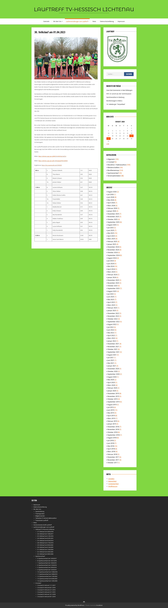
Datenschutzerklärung (107, 21)
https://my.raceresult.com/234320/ (52, 165)
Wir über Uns (57, 21)
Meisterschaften (113, 167)
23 (131, 136)
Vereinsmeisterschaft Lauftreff (42, 525)
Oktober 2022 (112, 319)
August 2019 (112, 405)
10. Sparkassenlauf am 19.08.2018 (47, 572)
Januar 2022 (112, 341)
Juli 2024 (111, 261)
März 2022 (111, 338)
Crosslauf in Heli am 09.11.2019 (46, 596)
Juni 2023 (111, 297)
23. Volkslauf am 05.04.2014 (45, 540)
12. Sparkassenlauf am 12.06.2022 (47, 576)
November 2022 (113, 316)
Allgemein (111, 159)
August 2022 (112, 324)
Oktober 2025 (112, 219)
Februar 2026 (112, 208)
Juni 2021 (111, 360)
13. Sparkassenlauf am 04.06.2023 (47, 578)
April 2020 (111, 382)
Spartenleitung (39, 511)
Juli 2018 (111, 440)
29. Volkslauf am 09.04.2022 (45, 545)
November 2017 (113, 460)
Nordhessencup (113, 170)
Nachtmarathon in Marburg (115, 97)
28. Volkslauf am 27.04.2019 (45, 543)
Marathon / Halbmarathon (117, 165)
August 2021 (112, 355)
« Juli (107, 144)
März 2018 (111, 451)
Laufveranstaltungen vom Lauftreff (77, 21)
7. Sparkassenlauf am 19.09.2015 (47, 563)
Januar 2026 (112, 211)
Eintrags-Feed (112, 481)
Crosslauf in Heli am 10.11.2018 (46, 594)
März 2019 (111, 418)
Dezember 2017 (113, 457)
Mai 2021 (111, 363)
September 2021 (113, 352)
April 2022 (111, 335)
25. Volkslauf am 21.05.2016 (45, 536)
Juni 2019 (111, 410)
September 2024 (113, 255)
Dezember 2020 (113, 369)
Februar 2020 (112, 388)
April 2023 (111, 302)
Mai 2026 (111, 200)
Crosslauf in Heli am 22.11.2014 (46, 590)
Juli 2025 (111, 228)
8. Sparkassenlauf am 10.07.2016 (47, 561)
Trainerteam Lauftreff (41, 520)
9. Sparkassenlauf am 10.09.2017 (47, 558)
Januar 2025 (112, 244)
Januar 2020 (112, 391)
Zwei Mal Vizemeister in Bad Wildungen (119, 90)
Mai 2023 (111, 299)
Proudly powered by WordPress (74, 605)
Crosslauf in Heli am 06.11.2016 (46, 587)
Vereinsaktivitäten (114, 176)
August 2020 (112, 377)
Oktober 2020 (112, 371)
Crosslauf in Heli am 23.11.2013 (46, 592)
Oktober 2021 (112, 349)
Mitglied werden (40, 516)
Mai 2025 (111, 233)
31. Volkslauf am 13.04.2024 (45, 549)
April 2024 (111, 269)
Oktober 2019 (112, 399)
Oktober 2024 (112, 252)
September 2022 (113, 322)
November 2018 (113, 429)
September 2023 (113, 288)
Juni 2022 (111, 330)
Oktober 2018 (112, 432)
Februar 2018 (112, 454)
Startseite (46, 21)
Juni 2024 (111, 264)
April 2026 (111, 203)
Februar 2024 (112, 275)
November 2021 (113, 346)
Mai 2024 (111, 266)
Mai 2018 (111, 446)
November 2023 (113, 283)
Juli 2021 (111, 357)
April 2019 (111, 416)
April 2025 (111, 236)
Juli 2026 (111, 194)
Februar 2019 (112, 421)
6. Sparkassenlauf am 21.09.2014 (47, 565)
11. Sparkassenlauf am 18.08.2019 (47, 574)
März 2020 (111, 385)
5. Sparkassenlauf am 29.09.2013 (47, 567)
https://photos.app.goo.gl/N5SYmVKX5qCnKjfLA (52, 156)
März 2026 (111, 205)
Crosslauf (111, 162)
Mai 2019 (111, 413)
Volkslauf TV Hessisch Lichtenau (44, 529)
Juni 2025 (111, 230)
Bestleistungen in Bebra (114, 101)
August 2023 (112, 291)
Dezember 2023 (113, 280)
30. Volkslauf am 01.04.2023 (45, 547)
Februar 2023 (112, 308)
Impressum (121, 21)
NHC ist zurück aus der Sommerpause (118, 94)
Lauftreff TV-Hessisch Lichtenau (84, 9)
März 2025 (111, 239)
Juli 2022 (111, 327)
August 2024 (112, 258)
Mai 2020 (111, 380)
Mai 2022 (111, 333)
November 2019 (113, 396)
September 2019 (113, 402)
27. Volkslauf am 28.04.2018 (45, 531)
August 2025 (112, 225)
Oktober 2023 (112, 286)
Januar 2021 (112, 366)
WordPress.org (112, 486)
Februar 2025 (112, 241)
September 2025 (113, 222)
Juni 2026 (111, 197)
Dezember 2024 (113, 247)
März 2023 (111, 305)
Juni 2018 (111, 443)
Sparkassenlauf (113, 173)
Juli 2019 (111, 407)
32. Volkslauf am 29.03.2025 (45, 552)
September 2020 (113, 374)
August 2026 (112, 192)
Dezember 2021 (113, 344)
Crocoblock (99, 605)
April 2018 (111, 449)
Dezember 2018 (113, 427)
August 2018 (112, 438)
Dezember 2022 (113, 313)
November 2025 (113, 216)
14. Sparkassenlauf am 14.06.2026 (47, 581)
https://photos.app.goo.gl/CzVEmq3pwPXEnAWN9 (52, 161)
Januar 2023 (112, 310)
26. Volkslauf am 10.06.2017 (45, 534)
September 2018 (113, 435)
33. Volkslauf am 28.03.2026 (45, 554)
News (94, 21)
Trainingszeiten (40, 514)
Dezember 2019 (113, 393)
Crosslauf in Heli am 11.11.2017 (46, 585)
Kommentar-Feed (113, 484)
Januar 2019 (112, 424)
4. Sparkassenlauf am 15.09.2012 (47, 570)
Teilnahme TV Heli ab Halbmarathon (46, 518)
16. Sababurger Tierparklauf (115, 104)
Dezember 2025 (113, 214)
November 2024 (113, 250)
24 (108, 138)
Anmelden (111, 479)
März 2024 (111, 272)
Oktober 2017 (112, 463)
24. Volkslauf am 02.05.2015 (45, 538)
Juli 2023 (111, 294)
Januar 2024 (112, 277)
